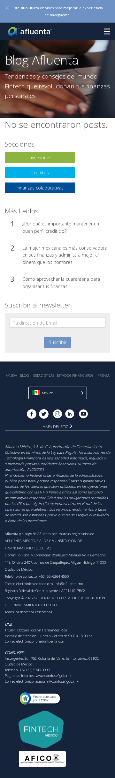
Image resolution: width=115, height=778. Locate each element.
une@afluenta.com (50, 641)
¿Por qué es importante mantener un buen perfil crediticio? (60, 227)
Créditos (40, 172)
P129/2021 (35, 469)
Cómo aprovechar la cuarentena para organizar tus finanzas (61, 282)
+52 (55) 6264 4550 (54, 576)
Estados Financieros (75, 375)
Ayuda (11, 375)
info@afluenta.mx (69, 583)
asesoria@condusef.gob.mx (57, 681)
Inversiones (39, 158)
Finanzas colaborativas (40, 188)
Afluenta (30, 31)
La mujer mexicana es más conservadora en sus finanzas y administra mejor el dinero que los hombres (64, 255)
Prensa (103, 375)
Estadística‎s (43, 375)
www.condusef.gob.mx (54, 675)
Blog (24, 375)
